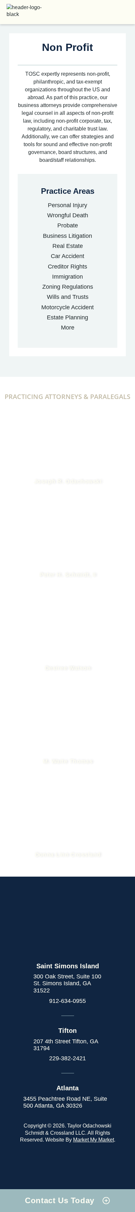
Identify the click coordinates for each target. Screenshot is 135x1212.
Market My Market (93, 1140)
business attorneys (40, 105)
